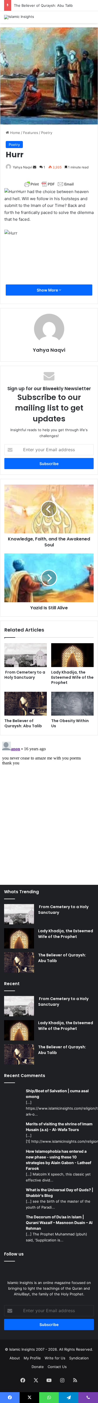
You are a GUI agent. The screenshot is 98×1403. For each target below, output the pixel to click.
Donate (38, 1366)
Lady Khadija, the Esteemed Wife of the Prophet (72, 677)
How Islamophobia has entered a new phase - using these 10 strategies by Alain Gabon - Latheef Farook (58, 1160)
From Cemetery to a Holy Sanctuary (24, 675)
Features (30, 132)
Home (14, 132)
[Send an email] (34, 167)
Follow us (14, 1254)
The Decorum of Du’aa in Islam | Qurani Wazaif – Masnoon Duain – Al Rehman (59, 1223)
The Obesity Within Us (70, 723)
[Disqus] (49, 807)
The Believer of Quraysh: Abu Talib (43, 5)
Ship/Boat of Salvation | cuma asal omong (57, 1093)
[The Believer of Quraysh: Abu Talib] (25, 704)
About (15, 1358)
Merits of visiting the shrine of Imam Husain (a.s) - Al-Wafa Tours (59, 1127)
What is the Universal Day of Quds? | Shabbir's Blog (59, 1192)
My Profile (32, 1358)
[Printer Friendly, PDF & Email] (49, 184)
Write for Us (55, 1358)
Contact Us (57, 1366)
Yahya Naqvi (22, 167)
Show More (48, 290)
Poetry (46, 132)
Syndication (79, 1358)
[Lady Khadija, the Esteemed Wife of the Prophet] (72, 655)
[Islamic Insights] (19, 17)
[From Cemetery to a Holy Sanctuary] (25, 655)
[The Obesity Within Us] (72, 704)
